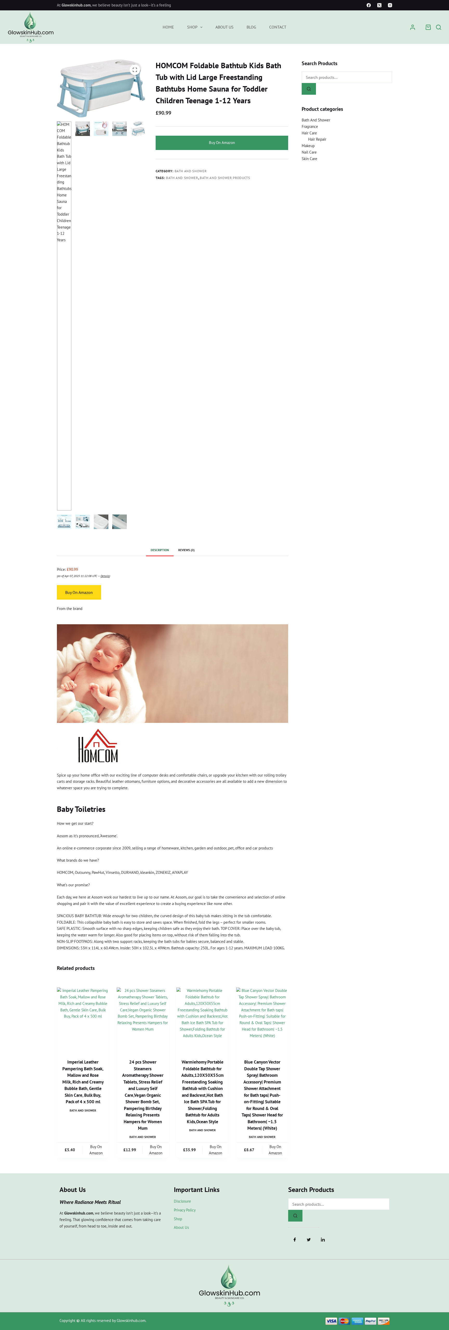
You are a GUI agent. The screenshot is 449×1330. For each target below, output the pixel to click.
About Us (224, 27)
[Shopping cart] (428, 27)
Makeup (308, 145)
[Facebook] (369, 5)
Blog (251, 27)
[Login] (412, 27)
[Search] (438, 27)
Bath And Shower (191, 171)
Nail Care (309, 152)
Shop (192, 27)
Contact (277, 27)
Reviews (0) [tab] (186, 550)
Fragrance (310, 126)
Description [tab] (160, 550)
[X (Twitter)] (379, 5)
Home (168, 27)
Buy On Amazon (222, 142)
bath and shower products (225, 178)
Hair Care (309, 133)
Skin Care (309, 158)
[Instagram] (390, 5)
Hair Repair (317, 139)
